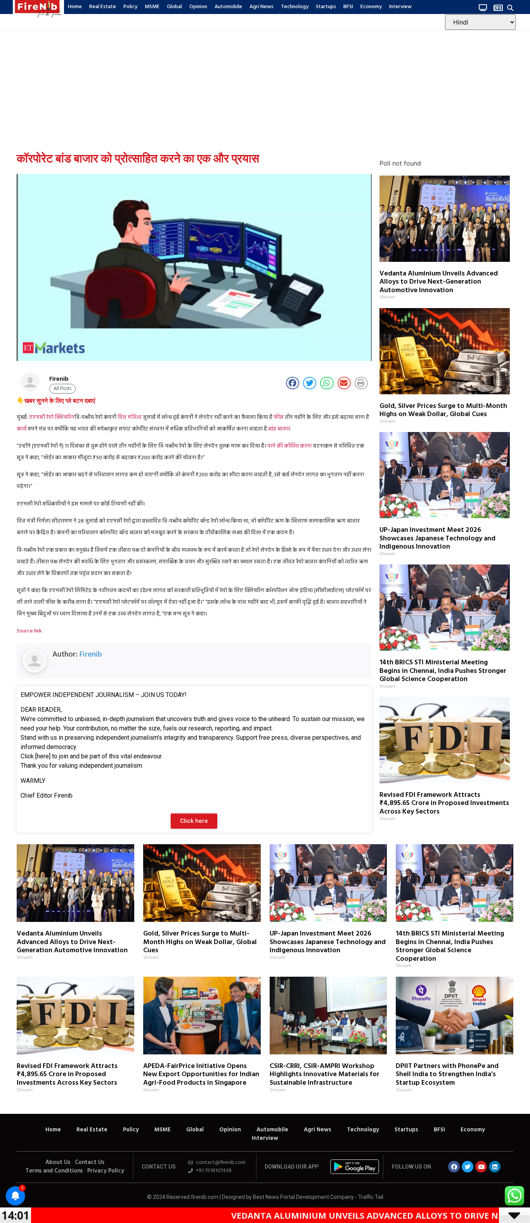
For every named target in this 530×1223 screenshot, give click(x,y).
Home (75, 6)
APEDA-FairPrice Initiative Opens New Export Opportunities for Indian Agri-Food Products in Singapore (201, 1075)
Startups (326, 6)
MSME (152, 6)
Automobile (228, 6)
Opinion (198, 6)
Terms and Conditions (54, 1171)
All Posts (62, 389)
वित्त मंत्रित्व (130, 417)
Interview (400, 6)
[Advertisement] (265, 88)
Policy (130, 6)
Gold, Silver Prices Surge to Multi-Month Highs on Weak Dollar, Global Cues (443, 410)
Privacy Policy (105, 1171)
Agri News (261, 6)
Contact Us (89, 1162)
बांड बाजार (279, 429)
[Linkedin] (495, 1166)
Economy (371, 6)
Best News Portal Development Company (303, 1197)
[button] (510, 7)
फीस (279, 417)
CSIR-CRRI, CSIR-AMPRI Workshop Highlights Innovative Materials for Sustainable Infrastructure (324, 1075)
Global (174, 6)
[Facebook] (454, 1166)
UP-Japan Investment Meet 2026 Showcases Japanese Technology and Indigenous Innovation (437, 538)
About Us (57, 1162)
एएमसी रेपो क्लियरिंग (51, 417)
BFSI (348, 6)
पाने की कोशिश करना (289, 446)
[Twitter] (467, 1166)
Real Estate (102, 6)
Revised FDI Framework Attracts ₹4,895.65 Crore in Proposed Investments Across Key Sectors (444, 803)
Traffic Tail (370, 1197)
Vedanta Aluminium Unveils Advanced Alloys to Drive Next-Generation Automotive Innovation (438, 282)
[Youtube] (481, 1166)
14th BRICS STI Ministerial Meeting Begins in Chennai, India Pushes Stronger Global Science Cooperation (442, 671)
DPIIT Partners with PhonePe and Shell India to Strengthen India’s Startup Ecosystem (447, 1075)
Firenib (91, 654)
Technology (294, 6)
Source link (29, 631)
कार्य (21, 429)
